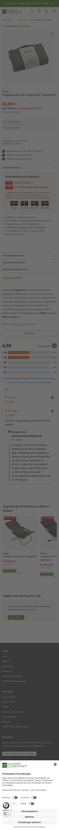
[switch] (6, 813)
